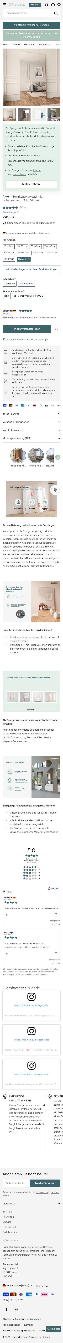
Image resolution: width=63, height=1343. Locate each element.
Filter (8, 892)
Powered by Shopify (39, 1337)
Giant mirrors (45, 44)
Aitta (58, 44)
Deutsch (40, 1286)
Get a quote (53, 1329)
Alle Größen (9, 240)
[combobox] (31, 13)
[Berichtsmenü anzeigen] (56, 914)
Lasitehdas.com (18, 1337)
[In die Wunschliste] (56, 329)
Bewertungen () (11, 212)
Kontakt (28, 1325)
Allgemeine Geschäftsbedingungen (22, 1319)
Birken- (37, 170)
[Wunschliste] (59, 4)
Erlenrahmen (19, 174)
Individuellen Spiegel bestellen (19, 1330)
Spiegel (16, 44)
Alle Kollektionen (11, 1325)
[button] (31, 25)
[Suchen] (56, 13)
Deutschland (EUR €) (18, 1285)
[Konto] (46, 5)
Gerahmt (29, 44)
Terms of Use (42, 1192)
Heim (5, 44)
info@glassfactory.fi (17, 737)
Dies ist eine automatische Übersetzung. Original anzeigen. (27, 947)
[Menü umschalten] (4, 5)
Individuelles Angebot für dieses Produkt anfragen (31, 269)
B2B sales (35, 5)
